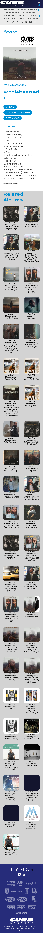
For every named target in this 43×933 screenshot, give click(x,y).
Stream (10, 106)
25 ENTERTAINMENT (28, 16)
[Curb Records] (11, 883)
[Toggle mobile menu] (39, 2)
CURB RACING (12, 13)
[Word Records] (20, 883)
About (35, 927)
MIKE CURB (9, 10)
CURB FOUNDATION (27, 10)
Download (12, 118)
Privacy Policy (10, 928)
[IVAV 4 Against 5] (35, 891)
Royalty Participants (30, 928)
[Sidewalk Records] (7, 891)
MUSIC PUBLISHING (29, 19)
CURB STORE (29, 13)
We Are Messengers (15, 85)
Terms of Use (19, 928)
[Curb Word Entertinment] (21, 913)
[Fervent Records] (34, 899)
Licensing (21, 930)
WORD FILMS (10, 19)
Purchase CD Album (18, 112)
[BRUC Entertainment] (32, 907)
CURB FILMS (9, 16)
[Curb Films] (11, 907)
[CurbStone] (17, 891)
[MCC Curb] (23, 899)
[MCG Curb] (10, 899)
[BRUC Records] (22, 907)
